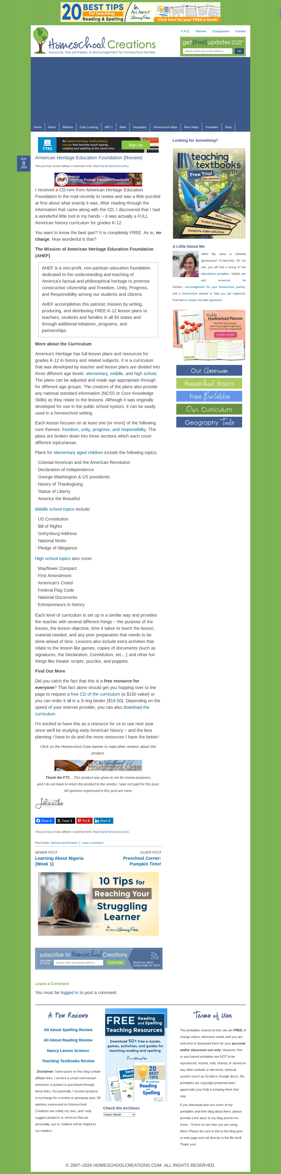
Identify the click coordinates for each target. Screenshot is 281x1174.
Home (37, 127)
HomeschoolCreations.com (127, 1165)
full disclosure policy (117, 166)
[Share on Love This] (19, 209)
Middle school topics (54, 509)
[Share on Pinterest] (19, 199)
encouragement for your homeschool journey (215, 287)
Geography (138, 128)
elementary (97, 373)
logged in (69, 992)
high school (145, 373)
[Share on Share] (19, 220)
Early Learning (87, 128)
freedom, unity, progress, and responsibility (103, 429)
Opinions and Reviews (63, 842)
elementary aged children (78, 452)
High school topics (52, 558)
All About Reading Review (68, 1040)
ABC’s (107, 128)
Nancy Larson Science (68, 1050)
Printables (210, 128)
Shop (227, 128)
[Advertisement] (140, 90)
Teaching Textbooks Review (68, 1061)
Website (68, 127)
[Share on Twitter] (19, 188)
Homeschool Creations (98, 41)
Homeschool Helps (163, 128)
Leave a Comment (92, 842)
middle (116, 373)
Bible (121, 128)
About (50, 128)
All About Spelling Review (68, 1030)
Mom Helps (190, 128)
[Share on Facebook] (19, 178)
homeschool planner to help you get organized (213, 293)
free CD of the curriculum (95, 694)
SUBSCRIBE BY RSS (146, 965)
